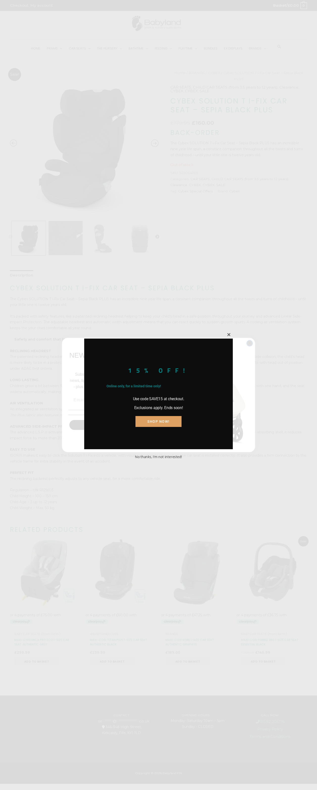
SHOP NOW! (158, 421)
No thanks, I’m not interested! (158, 456)
